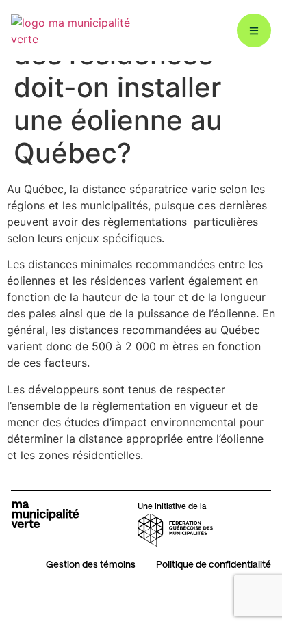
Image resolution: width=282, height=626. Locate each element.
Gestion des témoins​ (91, 564)
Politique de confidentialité (213, 564)
